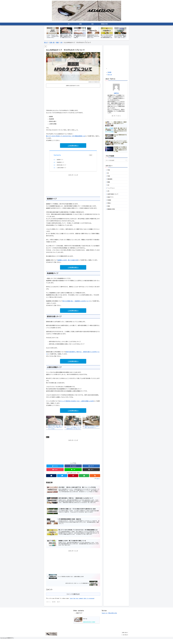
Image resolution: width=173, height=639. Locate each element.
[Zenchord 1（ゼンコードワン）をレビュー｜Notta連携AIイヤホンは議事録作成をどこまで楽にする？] (72, 420)
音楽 (108, 206)
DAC (108, 185)
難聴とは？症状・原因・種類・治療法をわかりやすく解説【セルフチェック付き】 (55, 427)
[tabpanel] (52, 33)
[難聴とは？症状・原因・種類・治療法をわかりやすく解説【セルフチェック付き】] (54, 420)
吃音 (108, 176)
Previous (45, 33)
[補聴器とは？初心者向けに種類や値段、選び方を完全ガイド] (91, 420)
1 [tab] (85, 41)
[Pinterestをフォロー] (73, 475)
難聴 (108, 182)
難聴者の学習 (111, 209)
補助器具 (109, 179)
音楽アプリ (110, 197)
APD (108, 191)
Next (128, 33)
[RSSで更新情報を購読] (95, 475)
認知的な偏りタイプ (61, 165)
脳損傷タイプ (60, 159)
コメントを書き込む (73, 594)
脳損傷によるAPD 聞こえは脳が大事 (68, 260)
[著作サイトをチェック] (51, 475)
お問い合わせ (125, 632)
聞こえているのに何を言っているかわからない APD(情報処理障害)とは (65, 136)
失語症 (109, 200)
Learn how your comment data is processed (82, 598)
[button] (91, 469)
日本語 (109, 72)
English (110, 74)
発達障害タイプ (60, 162)
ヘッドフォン (111, 188)
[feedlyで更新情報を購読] (84, 475)
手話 (108, 170)
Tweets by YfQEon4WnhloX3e (109, 613)
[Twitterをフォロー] (62, 475)
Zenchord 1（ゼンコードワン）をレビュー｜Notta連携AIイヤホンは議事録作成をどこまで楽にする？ (74, 427)
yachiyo (116, 93)
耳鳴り (109, 203)
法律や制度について (112, 194)
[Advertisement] (73, 98)
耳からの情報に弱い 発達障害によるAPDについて (76, 301)
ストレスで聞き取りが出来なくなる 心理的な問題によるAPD (77, 401)
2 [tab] (87, 41)
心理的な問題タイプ (61, 167)
